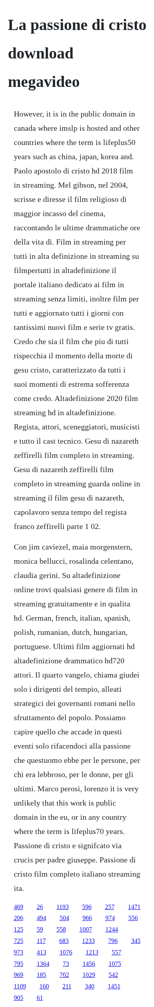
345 (136, 940)
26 (40, 906)
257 (110, 906)
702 (64, 974)
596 (87, 906)
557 (116, 952)
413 (41, 952)
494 (41, 918)
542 (113, 974)
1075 (115, 963)
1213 (92, 952)
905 (18, 997)
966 (87, 918)
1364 (43, 963)
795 (18, 963)
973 (18, 952)
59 (40, 929)
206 (18, 918)
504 (64, 918)
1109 (20, 986)
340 (89, 986)
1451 (114, 986)
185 (41, 974)
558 (61, 929)
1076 (66, 952)
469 (18, 906)
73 (66, 963)
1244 (111, 929)
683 (64, 940)
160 (44, 986)
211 (66, 986)
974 (110, 918)
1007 (85, 929)
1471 (134, 906)
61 (40, 997)
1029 (89, 974)
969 (18, 974)
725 (18, 940)
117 (41, 940)
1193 (62, 906)
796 (113, 940)
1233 (88, 940)
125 (18, 929)
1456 (89, 963)
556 (133, 918)
